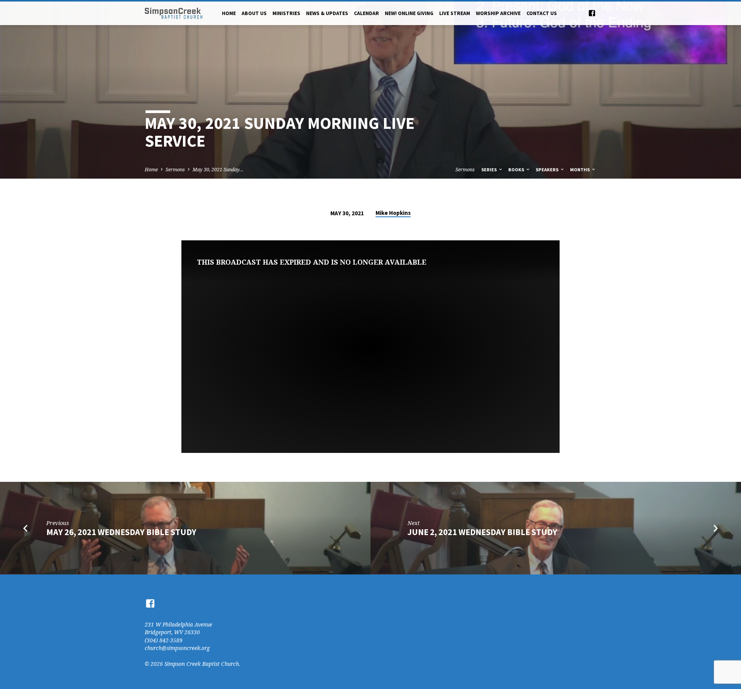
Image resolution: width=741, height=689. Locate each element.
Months (580, 169)
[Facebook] (592, 13)
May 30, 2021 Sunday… (218, 169)
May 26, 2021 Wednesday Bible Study (121, 532)
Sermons (175, 169)
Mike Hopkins (393, 212)
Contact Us (541, 13)
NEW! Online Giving (409, 13)
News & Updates (327, 13)
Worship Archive (498, 13)
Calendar (366, 13)
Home (229, 13)
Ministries (286, 13)
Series (489, 169)
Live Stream (454, 13)
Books (516, 169)
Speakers (548, 169)
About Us (254, 13)
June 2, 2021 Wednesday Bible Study (482, 532)
